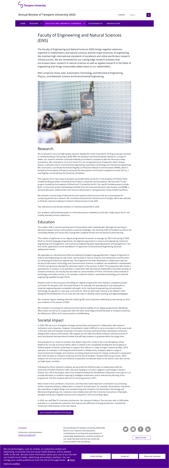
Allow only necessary (152, 456)
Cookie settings (96, 456)
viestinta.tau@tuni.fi (27, 435)
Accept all (125, 456)
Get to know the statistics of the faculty (55, 412)
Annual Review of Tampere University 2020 (47, 14)
